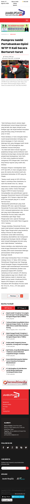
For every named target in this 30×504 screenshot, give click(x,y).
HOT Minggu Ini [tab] (21, 308)
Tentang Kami (6, 411)
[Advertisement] (15, 104)
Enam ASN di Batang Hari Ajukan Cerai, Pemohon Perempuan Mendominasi (17, 361)
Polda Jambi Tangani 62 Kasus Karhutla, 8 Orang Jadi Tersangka (17, 344)
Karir (4, 409)
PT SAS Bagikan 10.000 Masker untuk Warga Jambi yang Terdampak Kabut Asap (16, 370)
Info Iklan (5, 406)
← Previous (12, 296)
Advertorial (13, 34)
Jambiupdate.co (5, 34)
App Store (7, 497)
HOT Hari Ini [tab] (8, 308)
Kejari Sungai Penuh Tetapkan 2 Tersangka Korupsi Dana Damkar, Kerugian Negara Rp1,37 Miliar (17, 335)
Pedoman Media (7, 404)
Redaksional (6, 402)
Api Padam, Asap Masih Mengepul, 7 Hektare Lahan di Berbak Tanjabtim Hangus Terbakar (17, 352)
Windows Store (19, 497)
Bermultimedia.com (20, 494)
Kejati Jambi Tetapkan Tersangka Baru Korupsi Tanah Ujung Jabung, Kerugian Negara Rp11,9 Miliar (17, 315)
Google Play (8, 500)
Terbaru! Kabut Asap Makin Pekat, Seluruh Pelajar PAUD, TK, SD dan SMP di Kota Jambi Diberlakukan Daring (17, 325)
